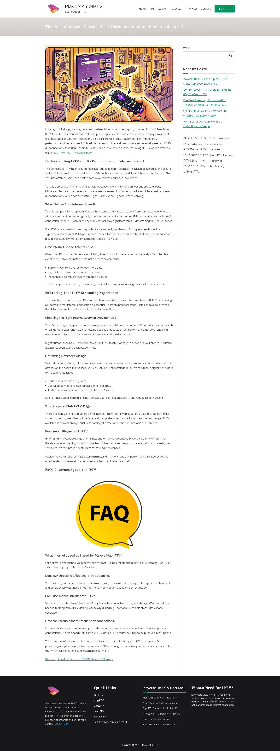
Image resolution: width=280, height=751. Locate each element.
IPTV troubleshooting (212, 166)
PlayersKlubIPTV (83, 6)
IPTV (202, 138)
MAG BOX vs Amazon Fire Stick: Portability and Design (202, 124)
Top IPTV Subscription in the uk (111, 722)
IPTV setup (208, 155)
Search (186, 47)
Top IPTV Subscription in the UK (160, 708)
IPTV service (192, 155)
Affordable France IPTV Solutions (160, 703)
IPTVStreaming (194, 160)
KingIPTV (99, 700)
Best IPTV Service (152, 724)
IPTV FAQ (191, 8)
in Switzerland (169, 724)
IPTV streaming (214, 160)
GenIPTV (98, 695)
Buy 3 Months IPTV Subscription (73, 152)
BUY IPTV (225, 8)
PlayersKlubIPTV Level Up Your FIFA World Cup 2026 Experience (205, 81)
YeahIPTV (99, 711)
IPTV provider (210, 149)
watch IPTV (191, 171)
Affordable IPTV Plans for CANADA (161, 713)
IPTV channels (218, 138)
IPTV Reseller (158, 8)
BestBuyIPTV (101, 716)
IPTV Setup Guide (224, 155)
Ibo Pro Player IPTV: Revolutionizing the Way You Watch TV (207, 92)
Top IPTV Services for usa (156, 719)
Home (142, 8)
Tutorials (175, 8)
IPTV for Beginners (213, 144)
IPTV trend (191, 166)
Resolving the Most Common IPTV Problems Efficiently (79, 659)
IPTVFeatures (192, 143)
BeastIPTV (99, 705)
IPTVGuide (190, 149)
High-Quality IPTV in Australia (158, 697)
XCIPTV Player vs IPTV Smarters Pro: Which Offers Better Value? (205, 113)
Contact (206, 8)
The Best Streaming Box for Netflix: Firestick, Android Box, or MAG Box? (205, 103)
